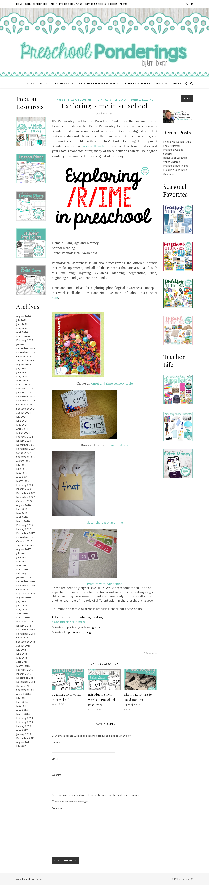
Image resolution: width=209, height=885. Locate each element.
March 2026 (23, 336)
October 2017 (24, 541)
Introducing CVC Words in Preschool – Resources (103, 700)
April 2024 (22, 428)
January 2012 (23, 734)
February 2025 (24, 388)
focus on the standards (95, 100)
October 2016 (24, 589)
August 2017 (23, 549)
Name (56, 742)
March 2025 (23, 384)
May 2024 (22, 424)
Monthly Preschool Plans (66, 4)
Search (187, 98)
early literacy (66, 100)
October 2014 (24, 685)
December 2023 (25, 444)
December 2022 (25, 493)
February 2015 (24, 669)
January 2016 (23, 625)
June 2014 (22, 701)
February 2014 (24, 718)
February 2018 (24, 525)
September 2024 (26, 408)
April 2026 (22, 332)
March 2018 (23, 521)
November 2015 (25, 633)
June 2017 (22, 557)
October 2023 (24, 452)
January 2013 (23, 726)
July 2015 (21, 649)
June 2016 (22, 605)
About (123, 4)
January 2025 (23, 392)
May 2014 (22, 705)
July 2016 (21, 601)
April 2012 (22, 730)
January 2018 (23, 529)
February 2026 (24, 340)
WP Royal (36, 878)
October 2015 (24, 637)
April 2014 (22, 709)
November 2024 (25, 400)
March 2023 (23, 480)
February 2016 (24, 621)
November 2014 (25, 681)
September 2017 (26, 545)
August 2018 (23, 505)
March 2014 (23, 714)
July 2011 (21, 746)
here (55, 298)
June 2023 (22, 468)
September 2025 (26, 360)
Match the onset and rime (104, 522)
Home (19, 4)
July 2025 (21, 368)
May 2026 (22, 328)
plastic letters (118, 445)
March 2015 (23, 665)
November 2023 (25, 448)
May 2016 (22, 609)
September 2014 (26, 689)
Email (56, 758)
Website (56, 774)
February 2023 (24, 485)
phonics (134, 100)
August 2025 (23, 364)
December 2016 (25, 581)
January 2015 (23, 673)
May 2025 (22, 376)
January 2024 (23, 440)
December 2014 (25, 677)
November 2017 (25, 537)
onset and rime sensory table (112, 383)
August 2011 (23, 742)
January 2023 (23, 488)
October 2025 (24, 356)
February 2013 (24, 722)
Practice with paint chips (104, 584)
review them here (95, 146)
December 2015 (25, 629)
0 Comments (150, 652)
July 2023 (21, 464)
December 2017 (25, 533)
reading (147, 100)
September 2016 (26, 593)
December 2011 (25, 738)
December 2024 (25, 396)
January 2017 (23, 577)
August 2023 (23, 460)
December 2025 (25, 348)
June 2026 (22, 324)
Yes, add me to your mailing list (72, 801)
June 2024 (22, 420)
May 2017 (22, 561)
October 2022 (24, 501)
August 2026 (23, 316)
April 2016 (22, 613)
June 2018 (22, 509)
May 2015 (22, 657)
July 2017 (21, 553)
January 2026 (23, 344)
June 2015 (22, 653)
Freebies (113, 4)
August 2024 (23, 412)
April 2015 (22, 661)
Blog (28, 4)
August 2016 (23, 597)
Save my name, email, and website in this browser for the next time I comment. (96, 795)
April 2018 (22, 517)
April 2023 (22, 477)
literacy (121, 100)
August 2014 (23, 693)
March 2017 (23, 569)
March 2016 (23, 617)
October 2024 (24, 404)
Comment (57, 808)
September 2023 (26, 456)
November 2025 (25, 352)
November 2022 (25, 497)
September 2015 (26, 641)
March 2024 (23, 432)
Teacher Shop (41, 4)
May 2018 (22, 513)
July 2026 (21, 320)
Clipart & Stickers (95, 4)
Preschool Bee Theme (175, 165)
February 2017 (24, 573)
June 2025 (22, 372)
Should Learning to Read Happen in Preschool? (138, 700)
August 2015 (23, 645)
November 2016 (25, 585)
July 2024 (21, 416)
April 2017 (22, 565)
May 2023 (22, 472)
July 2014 (21, 697)
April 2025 (22, 380)
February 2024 (24, 436)
